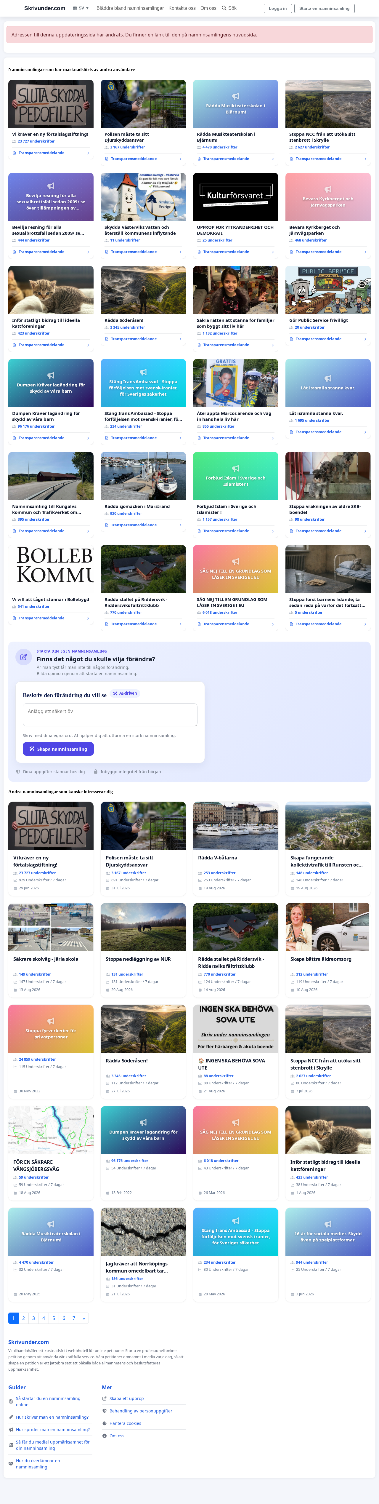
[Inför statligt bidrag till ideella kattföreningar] (51, 309)
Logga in (278, 8)
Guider (17, 1387)
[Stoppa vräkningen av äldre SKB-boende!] (328, 495)
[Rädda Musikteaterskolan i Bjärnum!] (235, 123)
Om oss (208, 8)
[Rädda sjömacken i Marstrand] (143, 492)
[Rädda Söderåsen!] (143, 306)
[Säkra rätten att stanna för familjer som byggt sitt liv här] (235, 309)
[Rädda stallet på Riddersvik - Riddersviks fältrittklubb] (143, 588)
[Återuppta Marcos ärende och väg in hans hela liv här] (235, 402)
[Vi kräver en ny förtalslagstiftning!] (51, 120)
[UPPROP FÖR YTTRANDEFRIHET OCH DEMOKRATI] (235, 216)
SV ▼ (84, 8)
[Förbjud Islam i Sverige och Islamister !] (235, 495)
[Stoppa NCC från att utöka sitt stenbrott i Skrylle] (328, 123)
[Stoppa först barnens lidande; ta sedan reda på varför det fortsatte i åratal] (328, 588)
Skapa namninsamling (62, 749)
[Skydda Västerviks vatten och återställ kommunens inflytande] (143, 216)
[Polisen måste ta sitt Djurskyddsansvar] (143, 123)
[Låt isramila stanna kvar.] (328, 399)
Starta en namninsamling (324, 8)
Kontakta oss (182, 8)
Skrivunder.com (44, 8)
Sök (232, 8)
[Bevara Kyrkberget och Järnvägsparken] (328, 216)
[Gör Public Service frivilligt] (328, 306)
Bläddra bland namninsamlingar (130, 8)
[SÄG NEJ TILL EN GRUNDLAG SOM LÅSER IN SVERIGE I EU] (235, 588)
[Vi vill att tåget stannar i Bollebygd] (51, 585)
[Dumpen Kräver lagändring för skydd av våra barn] (51, 402)
